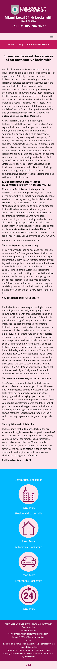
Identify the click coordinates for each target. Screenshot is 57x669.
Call (29, 665)
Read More (28, 507)
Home (11, 44)
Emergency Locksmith (28, 580)
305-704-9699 (35, 26)
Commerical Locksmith (28, 479)
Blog (21, 44)
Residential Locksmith (28, 513)
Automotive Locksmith (28, 547)
